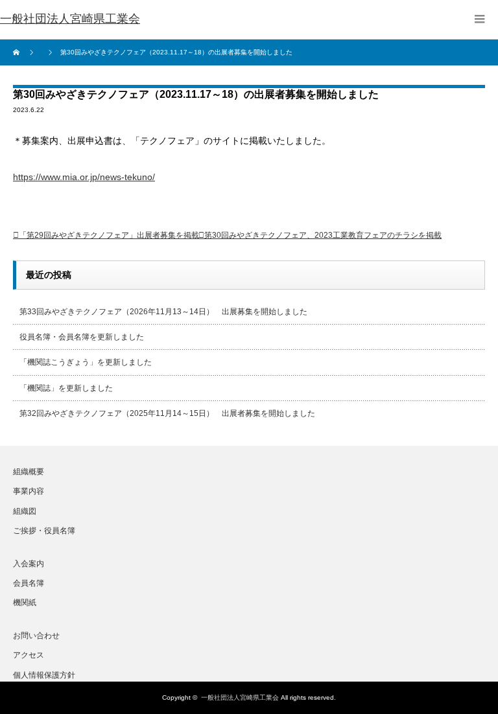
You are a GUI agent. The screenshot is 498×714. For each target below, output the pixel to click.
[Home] (18, 52)
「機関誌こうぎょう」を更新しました (85, 362)
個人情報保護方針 (44, 675)
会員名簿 (28, 583)
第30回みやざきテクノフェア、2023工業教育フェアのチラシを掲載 (323, 235)
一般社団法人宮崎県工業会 (240, 697)
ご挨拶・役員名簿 (44, 530)
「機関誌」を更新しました (66, 388)
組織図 (24, 511)
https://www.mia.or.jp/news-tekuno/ (84, 177)
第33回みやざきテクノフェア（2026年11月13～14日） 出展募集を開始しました (163, 311)
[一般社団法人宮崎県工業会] (70, 19)
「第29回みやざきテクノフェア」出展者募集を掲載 (109, 235)
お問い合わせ (36, 635)
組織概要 (28, 471)
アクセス (28, 655)
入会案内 (28, 563)
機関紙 (24, 602)
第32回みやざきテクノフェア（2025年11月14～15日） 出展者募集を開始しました (167, 413)
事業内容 (28, 491)
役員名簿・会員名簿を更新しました (81, 336)
